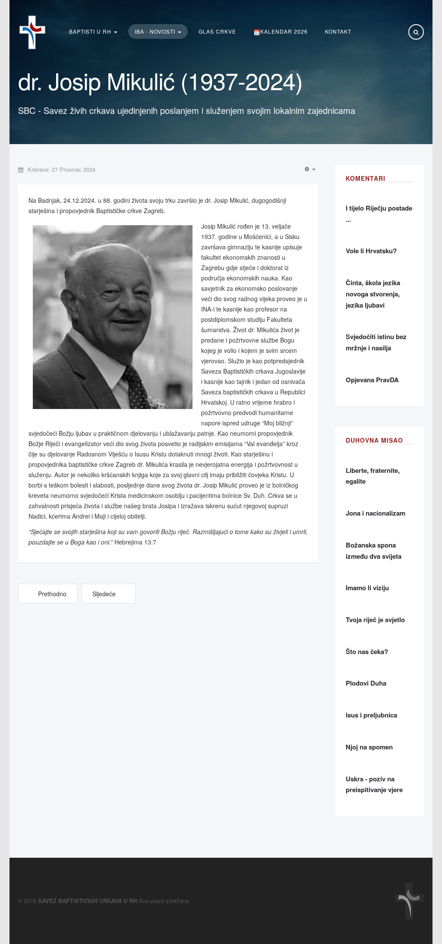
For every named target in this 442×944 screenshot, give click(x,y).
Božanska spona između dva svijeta (373, 550)
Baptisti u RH (91, 31)
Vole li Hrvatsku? (371, 250)
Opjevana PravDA (372, 379)
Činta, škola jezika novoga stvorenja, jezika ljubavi (373, 293)
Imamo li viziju (367, 587)
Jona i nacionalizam (375, 513)
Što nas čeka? (367, 651)
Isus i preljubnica (371, 715)
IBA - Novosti (156, 31)
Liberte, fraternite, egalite (373, 476)
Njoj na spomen (369, 747)
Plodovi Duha (366, 683)
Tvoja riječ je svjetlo (375, 619)
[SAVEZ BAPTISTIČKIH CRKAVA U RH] (32, 32)
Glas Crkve (217, 31)
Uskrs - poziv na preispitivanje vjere (374, 784)
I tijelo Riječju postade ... (379, 213)
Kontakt (338, 31)
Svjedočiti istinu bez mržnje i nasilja (376, 342)
